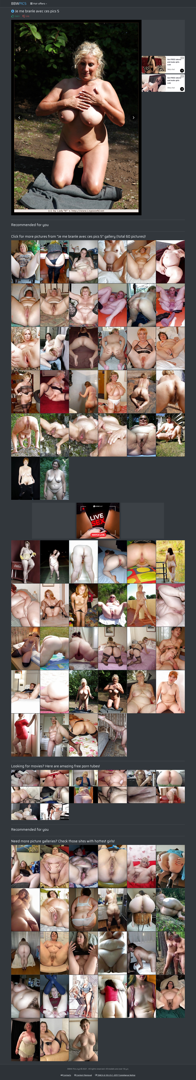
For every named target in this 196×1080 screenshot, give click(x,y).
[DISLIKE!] (24, 16)
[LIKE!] (12, 16)
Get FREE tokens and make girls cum (174, 62)
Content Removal (84, 1075)
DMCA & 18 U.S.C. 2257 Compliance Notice (116, 1075)
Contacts (67, 1075)
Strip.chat (171, 69)
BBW (19, 3)
